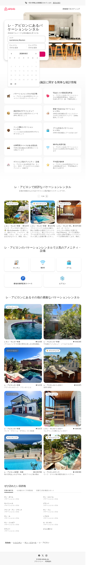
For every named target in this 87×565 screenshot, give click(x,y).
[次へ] (46, 196)
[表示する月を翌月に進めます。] (35, 53)
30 (11, 84)
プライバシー (38, 561)
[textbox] (17, 47)
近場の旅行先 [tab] (8, 490)
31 (15, 84)
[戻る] (39, 196)
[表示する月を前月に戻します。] (11, 53)
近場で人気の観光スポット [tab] (45, 490)
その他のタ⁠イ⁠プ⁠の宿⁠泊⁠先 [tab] (25, 490)
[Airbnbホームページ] (9, 9)
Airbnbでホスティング (71, 9)
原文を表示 (56, 3)
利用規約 (48, 561)
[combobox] (26, 40)
